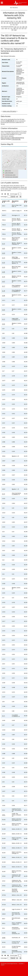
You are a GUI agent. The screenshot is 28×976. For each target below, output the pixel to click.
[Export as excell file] (17, 196)
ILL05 (3, 248)
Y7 (11, 24)
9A (7, 23)
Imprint (2, 964)
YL (11, 28)
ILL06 (3, 272)
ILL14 (3, 258)
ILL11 (3, 715)
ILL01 (3, 588)
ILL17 (3, 286)
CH (12, 21)
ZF (25, 28)
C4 (15, 23)
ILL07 (3, 281)
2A (15, 26)
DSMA (3, 937)
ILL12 (3, 319)
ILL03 (3, 309)
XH (3, 28)
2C (20, 26)
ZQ (15, 30)
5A (22, 21)
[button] (2, 2)
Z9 (22, 28)
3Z (18, 26)
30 (17, 21)
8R (2, 23)
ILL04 (3, 253)
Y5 (17, 28)
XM (6, 28)
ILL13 (3, 494)
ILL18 (3, 291)
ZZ (16, 24)
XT (8, 28)
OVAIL (3, 815)
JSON (16, 139)
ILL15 (3, 243)
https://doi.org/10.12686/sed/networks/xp (12, 137)
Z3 (20, 28)
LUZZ (3, 909)
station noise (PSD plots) (9, 111)
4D (19, 21)
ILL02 (3, 324)
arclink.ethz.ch (10, 121)
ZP (12, 30)
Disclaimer (21, 963)
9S (12, 23)
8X (4, 23)
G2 (18, 23)
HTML (13, 139)
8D (25, 21)
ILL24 (3, 267)
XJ (22, 23)
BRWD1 (4, 951)
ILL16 (3, 276)
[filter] (4, 202)
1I (14, 21)
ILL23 (3, 262)
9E (10, 23)
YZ (14, 24)
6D (23, 26)
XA (26, 26)
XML (19, 139)
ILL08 (3, 295)
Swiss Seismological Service (10, 963)
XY (25, 23)
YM (14, 28)
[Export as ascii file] (20, 196)
